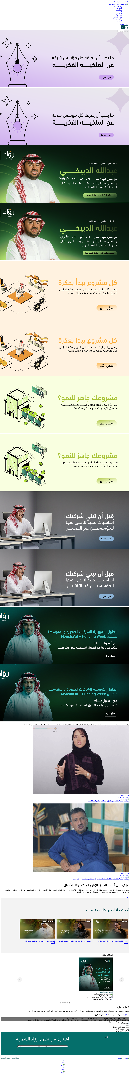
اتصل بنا (119, 21)
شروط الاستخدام (15, 1061)
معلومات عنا (118, 6)
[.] (27, 159)
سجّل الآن (126, 897)
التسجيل (125, 22)
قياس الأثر (118, 15)
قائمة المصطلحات (116, 19)
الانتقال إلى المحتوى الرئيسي (120, 1)
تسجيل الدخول (123, 24)
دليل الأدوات (118, 17)
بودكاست (119, 10)
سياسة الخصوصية (5, 1061)
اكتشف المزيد (125, 802)
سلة (106, 1014)
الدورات (119, 8)
